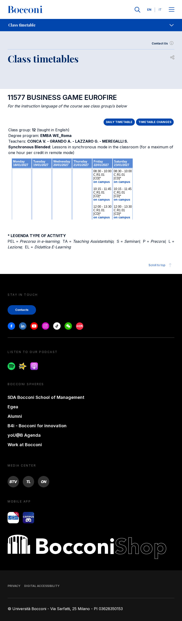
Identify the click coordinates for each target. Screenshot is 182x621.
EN (149, 9)
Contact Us (160, 43)
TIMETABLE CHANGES (154, 122)
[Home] (25, 10)
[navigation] (91, 25)
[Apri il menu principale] (171, 9)
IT (160, 9)
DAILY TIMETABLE (119, 122)
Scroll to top (157, 265)
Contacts (21, 310)
